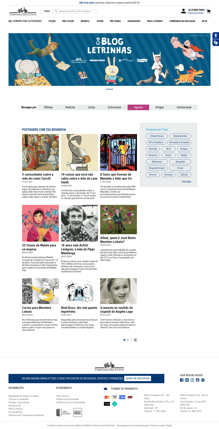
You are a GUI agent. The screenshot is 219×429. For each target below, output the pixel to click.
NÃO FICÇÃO (68, 21)
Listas (91, 107)
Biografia (180, 161)
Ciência (184, 174)
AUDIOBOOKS (133, 21)
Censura (168, 174)
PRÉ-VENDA (115, 21)
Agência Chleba (83, 425)
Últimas (48, 107)
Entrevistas (114, 107)
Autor (168, 155)
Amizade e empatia (179, 142)
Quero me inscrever (137, 378)
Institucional (184, 107)
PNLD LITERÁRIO (155, 21)
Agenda (138, 107)
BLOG (204, 21)
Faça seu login (196, 12)
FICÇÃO (52, 21)
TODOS (47, 11)
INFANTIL (85, 21)
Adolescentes (180, 136)
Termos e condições (18, 399)
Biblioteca (157, 161)
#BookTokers (157, 136)
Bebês (184, 155)
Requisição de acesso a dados (23, 396)
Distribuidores (15, 412)
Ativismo (152, 155)
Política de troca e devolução (70, 402)
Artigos (160, 107)
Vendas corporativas (18, 402)
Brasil (180, 168)
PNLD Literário (15, 409)
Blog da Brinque (157, 168)
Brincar (152, 174)
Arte (168, 149)
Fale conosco (62, 396)
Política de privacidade (67, 399)
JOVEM (99, 21)
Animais (153, 149)
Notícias (70, 107)
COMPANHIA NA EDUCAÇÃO (182, 21)
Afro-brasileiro (155, 142)
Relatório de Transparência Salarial (26, 415)
